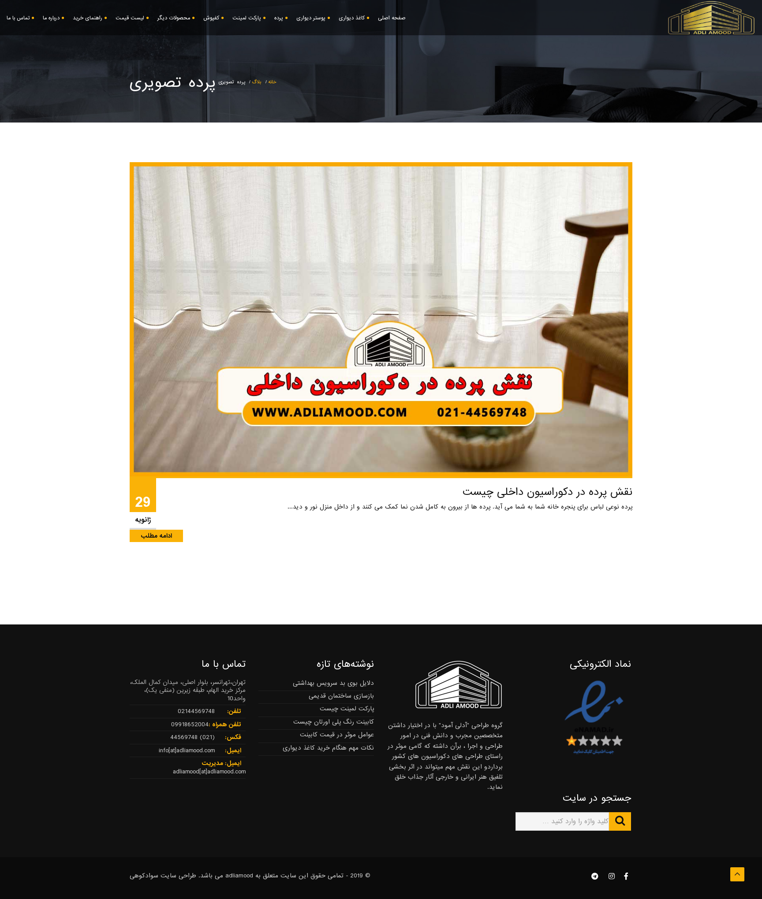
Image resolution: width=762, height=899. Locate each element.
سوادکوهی (144, 875)
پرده (278, 18)
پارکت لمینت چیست (347, 708)
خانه (272, 81)
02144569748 (196, 711)
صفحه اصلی (392, 18)
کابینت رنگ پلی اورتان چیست (333, 722)
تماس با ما (18, 18)
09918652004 (190, 724)
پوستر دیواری (310, 18)
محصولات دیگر (173, 18)
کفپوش (211, 18)
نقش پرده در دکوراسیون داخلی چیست (547, 492)
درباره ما (51, 18)
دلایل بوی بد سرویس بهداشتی (333, 683)
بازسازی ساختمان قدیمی (341, 696)
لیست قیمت (130, 18)
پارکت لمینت (246, 18)
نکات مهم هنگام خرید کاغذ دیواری (328, 748)
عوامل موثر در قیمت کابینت (337, 734)
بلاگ (256, 81)
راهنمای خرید (87, 18)
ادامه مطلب (156, 536)
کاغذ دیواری (352, 18)
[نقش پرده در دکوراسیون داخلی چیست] (381, 319)
